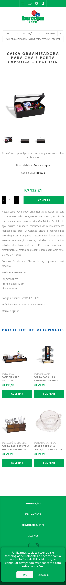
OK (25, 574)
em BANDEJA (8, 373)
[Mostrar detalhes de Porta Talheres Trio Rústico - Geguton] (17, 422)
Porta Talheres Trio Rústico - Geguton (15, 448)
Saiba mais (44, 574)
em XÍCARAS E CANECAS (45, 442)
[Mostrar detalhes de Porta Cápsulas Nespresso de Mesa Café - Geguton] (49, 352)
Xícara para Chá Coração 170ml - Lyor (48, 448)
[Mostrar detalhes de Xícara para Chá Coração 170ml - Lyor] (49, 422)
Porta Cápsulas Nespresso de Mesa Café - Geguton (46, 380)
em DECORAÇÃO (42, 373)
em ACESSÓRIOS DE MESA (14, 442)
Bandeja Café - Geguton (11, 379)
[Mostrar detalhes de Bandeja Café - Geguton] (17, 352)
